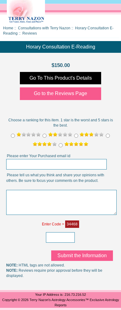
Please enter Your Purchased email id (38, 156)
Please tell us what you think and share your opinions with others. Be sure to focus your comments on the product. (55, 178)
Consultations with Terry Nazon (44, 28)
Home (8, 28)
